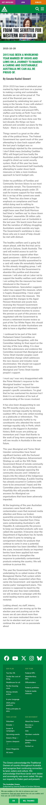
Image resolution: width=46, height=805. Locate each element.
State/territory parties (30, 741)
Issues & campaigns (10, 729)
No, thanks (28, 801)
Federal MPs (30, 673)
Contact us (29, 746)
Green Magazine (12, 749)
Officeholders (30, 682)
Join (23, 2)
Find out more (15, 794)
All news (9, 752)
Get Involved (7, 2)
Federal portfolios (32, 687)
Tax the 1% (10, 673)
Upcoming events (13, 734)
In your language (12, 699)
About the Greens (32, 721)
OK (13, 801)
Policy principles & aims (13, 709)
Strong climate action (12, 693)
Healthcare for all (13, 682)
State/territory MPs (30, 677)
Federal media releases (30, 692)
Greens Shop (11, 738)
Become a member (29, 726)
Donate (38, 2)
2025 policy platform (10, 704)
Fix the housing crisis (12, 687)
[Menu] (42, 8)
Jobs (27, 731)
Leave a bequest (12, 741)
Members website (32, 734)
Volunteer (10, 721)
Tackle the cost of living (13, 677)
